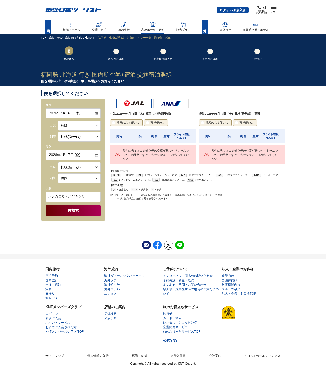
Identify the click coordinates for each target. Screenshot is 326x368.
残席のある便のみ (127, 122)
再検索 (73, 210)
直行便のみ (157, 122)
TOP (43, 37)
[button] (233, 10)
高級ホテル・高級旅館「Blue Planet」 (72, 37)
